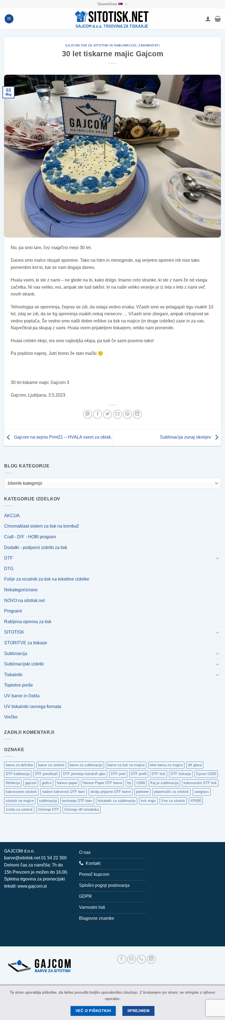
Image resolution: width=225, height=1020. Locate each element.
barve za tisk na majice (126, 765)
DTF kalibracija (18, 774)
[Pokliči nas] (141, 959)
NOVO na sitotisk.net (24, 600)
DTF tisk (158, 774)
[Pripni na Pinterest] (127, 414)
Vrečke (11, 717)
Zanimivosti (148, 45)
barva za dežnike (19, 765)
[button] (9, 18)
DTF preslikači (46, 774)
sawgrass (201, 792)
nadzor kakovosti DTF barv (63, 792)
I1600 (140, 783)
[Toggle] (217, 558)
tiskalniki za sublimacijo (117, 801)
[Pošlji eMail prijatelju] (117, 414)
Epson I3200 (206, 774)
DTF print (118, 774)
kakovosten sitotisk (21, 792)
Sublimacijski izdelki (24, 664)
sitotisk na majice (20, 801)
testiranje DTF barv (77, 801)
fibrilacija (13, 783)
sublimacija (48, 801)
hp (129, 783)
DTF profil (139, 774)
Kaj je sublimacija (164, 783)
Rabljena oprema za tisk (27, 621)
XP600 (195, 801)
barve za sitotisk (51, 765)
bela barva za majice (166, 765)
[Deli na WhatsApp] (87, 414)
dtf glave (195, 765)
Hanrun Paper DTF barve (102, 783)
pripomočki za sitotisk (171, 792)
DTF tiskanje (181, 774)
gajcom (30, 783)
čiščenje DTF (48, 809)
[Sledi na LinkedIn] (151, 959)
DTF (8, 558)
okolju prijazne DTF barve (110, 792)
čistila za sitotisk (19, 809)
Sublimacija (15, 653)
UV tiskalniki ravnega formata (32, 706)
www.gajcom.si (32, 886)
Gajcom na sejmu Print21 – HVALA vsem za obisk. (62, 437)
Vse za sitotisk (173, 801)
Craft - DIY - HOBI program (30, 536)
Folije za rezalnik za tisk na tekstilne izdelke (46, 579)
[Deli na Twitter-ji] (107, 414)
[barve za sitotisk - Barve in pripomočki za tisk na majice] (112, 19)
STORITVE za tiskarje (25, 642)
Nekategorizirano (21, 589)
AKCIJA (12, 515)
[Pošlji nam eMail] (131, 959)
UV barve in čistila (22, 695)
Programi (13, 611)
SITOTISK (14, 632)
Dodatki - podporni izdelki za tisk (35, 547)
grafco (47, 783)
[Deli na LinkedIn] (137, 414)
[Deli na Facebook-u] (97, 414)
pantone (142, 792)
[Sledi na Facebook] (121, 959)
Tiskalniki (13, 674)
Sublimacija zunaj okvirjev (186, 437)
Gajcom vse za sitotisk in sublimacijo (100, 45)
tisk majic (148, 801)
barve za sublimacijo (86, 765)
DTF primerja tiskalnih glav (84, 774)
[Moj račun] (208, 19)
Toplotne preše (18, 685)
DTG (8, 568)
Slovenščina (107, 4)
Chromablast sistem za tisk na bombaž (41, 526)
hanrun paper (67, 783)
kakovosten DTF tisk (200, 783)
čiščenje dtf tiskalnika (81, 809)
